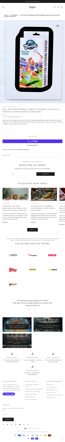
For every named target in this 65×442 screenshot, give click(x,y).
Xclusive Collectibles (10, 106)
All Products (14, 15)
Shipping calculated (13, 116)
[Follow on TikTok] (24, 424)
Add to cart (32, 136)
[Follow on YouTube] (20, 424)
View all (32, 230)
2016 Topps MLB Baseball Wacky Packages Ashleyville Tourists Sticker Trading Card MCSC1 (32, 15)
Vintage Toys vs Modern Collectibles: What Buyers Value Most (43, 208)
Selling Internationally (30, 397)
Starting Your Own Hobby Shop (32, 391)
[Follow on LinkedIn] (28, 424)
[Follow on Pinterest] (15, 424)
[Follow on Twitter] (7, 424)
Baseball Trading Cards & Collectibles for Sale (17, 326)
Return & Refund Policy (52, 390)
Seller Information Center (31, 394)
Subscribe (45, 174)
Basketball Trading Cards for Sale (17, 342)
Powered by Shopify (42, 431)
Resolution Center (51, 397)
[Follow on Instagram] (11, 424)
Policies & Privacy (51, 392)
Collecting (6, 203)
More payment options (32, 145)
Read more (5, 222)
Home (6, 15)
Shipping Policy (50, 384)
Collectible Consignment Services (54, 395)
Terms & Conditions (51, 387)
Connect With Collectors (31, 399)
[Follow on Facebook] (3, 424)
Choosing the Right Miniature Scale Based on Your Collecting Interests (15, 208)
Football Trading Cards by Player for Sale (48, 326)
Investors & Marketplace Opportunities (34, 389)
